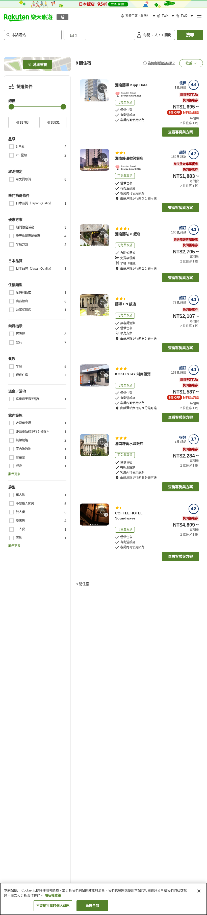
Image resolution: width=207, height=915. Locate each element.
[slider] (11, 107)
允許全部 (92, 905)
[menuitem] (139, 16)
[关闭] (198, 891)
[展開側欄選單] (199, 17)
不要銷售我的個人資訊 (52, 905)
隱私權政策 (53, 895)
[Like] (102, 88)
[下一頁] (106, 91)
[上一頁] (83, 91)
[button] (28, 17)
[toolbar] (98, 35)
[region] (103, 899)
